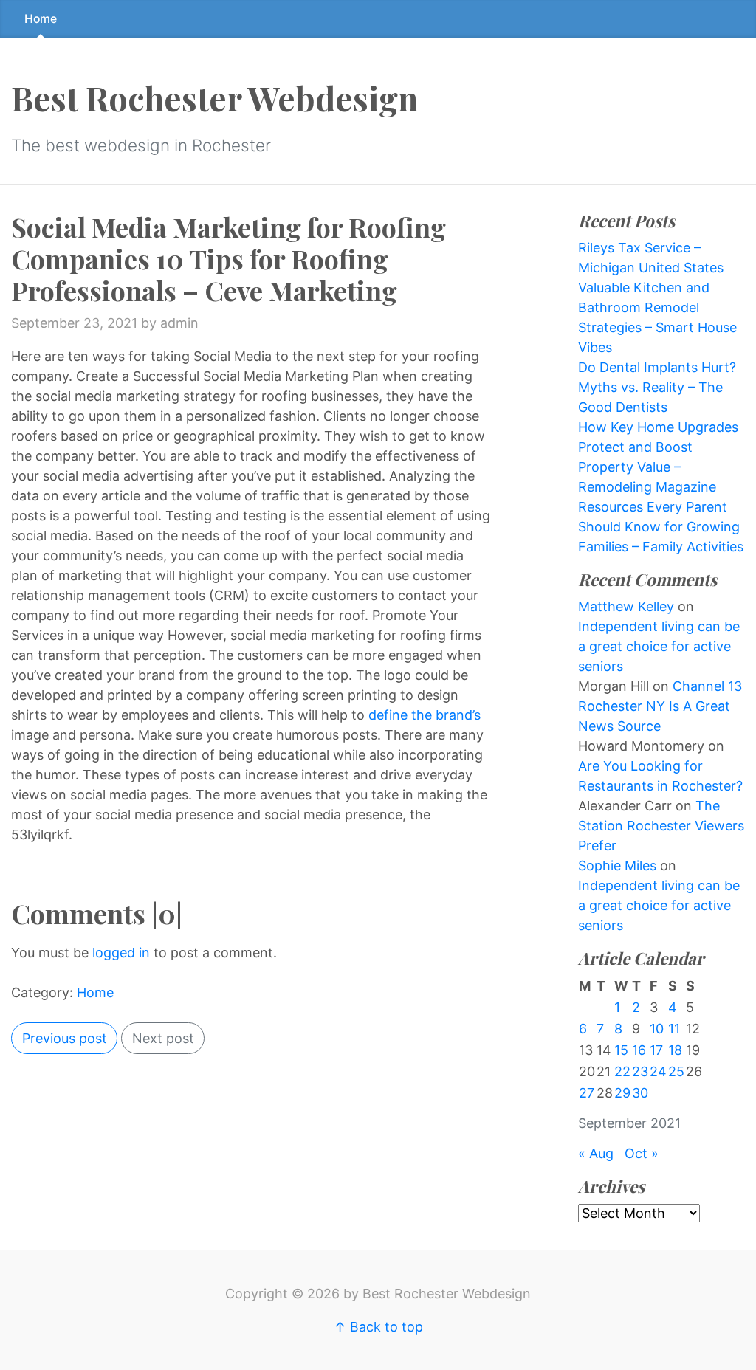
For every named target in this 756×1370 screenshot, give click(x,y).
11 (674, 1028)
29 (622, 1093)
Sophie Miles (617, 865)
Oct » (642, 1153)
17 (656, 1050)
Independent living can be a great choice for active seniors (659, 646)
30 (640, 1093)
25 (676, 1071)
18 (675, 1050)
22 (622, 1071)
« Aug (596, 1153)
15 (621, 1050)
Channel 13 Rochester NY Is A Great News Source (660, 706)
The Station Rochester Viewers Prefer (661, 825)
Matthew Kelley (626, 606)
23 (640, 1071)
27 (586, 1093)
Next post (163, 1038)
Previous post (64, 1038)
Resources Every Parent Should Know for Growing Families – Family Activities (660, 526)
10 (657, 1028)
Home (40, 19)
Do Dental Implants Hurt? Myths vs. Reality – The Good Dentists (657, 387)
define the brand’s (424, 715)
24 (658, 1071)
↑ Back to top (378, 1327)
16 (639, 1050)
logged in (121, 952)
